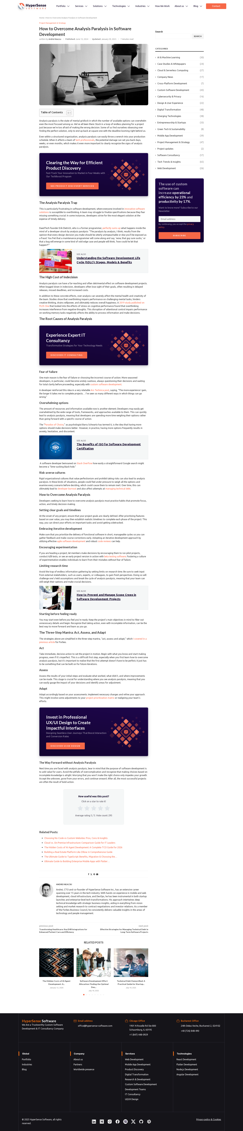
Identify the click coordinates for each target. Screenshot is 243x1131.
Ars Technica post (100, 390)
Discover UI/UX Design (65, 746)
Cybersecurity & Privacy (180, 96)
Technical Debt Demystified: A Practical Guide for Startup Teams (131, 962)
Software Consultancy (180, 155)
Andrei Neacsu (55, 39)
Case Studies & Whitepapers (180, 64)
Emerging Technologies (180, 116)
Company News (180, 77)
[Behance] (125, 1123)
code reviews (104, 541)
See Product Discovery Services (72, 186)
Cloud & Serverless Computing (180, 70)
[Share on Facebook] (88, 874)
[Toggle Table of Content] (67, 112)
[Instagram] (109, 1123)
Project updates (180, 148)
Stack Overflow (84, 463)
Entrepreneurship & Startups (180, 122)
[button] (43, 971)
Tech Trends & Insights (180, 162)
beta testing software (115, 556)
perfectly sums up (112, 228)
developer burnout (67, 488)
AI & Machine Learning (180, 57)
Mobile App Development (180, 135)
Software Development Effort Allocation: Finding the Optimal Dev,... (94, 984)
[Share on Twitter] (91, 874)
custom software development (106, 384)
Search (159, 31)
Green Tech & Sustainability (180, 129)
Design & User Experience (180, 103)
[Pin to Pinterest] (94, 874)
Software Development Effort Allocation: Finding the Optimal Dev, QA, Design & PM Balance (93, 962)
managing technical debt (117, 488)
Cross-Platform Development (180, 83)
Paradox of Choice (54, 424)
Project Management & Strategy (180, 142)
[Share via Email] (97, 874)
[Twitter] (133, 1123)
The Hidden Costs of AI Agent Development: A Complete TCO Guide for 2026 (56, 962)
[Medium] (102, 1123)
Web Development (180, 168)
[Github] (141, 1123)
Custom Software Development (180, 90)
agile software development (71, 541)
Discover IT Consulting (67, 355)
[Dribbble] (149, 1123)
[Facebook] (117, 1123)
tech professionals (85, 140)
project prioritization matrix (100, 698)
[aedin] (94, 1123)
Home (41, 18)
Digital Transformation (180, 109)
